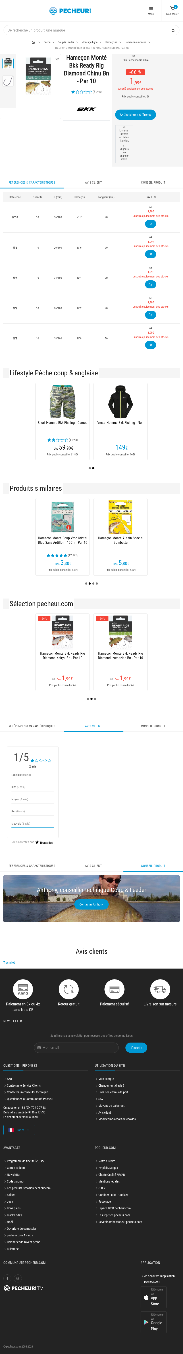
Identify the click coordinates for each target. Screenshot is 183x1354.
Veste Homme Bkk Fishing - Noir (120, 423)
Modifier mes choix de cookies (117, 1119)
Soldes (11, 1195)
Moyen (19, 799)
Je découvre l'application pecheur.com (159, 1278)
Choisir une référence (137, 114)
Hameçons (111, 42)
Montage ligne (89, 42)
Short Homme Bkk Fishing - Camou (62, 423)
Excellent (21, 774)
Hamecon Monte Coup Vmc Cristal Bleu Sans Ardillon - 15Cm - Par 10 (62, 540)
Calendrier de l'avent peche (23, 1242)
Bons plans (14, 1208)
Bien (18, 787)
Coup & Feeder (66, 42)
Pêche (47, 42)
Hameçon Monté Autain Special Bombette (120, 540)
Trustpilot (9, 962)
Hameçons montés (135, 42)
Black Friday (14, 1215)
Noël (10, 1222)
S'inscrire (136, 1047)
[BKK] (86, 109)
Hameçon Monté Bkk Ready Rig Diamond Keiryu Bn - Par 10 (62, 655)
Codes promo (15, 1181)
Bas (18, 811)
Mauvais (20, 823)
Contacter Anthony (91, 904)
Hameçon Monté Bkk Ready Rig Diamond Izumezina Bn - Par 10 (120, 655)
